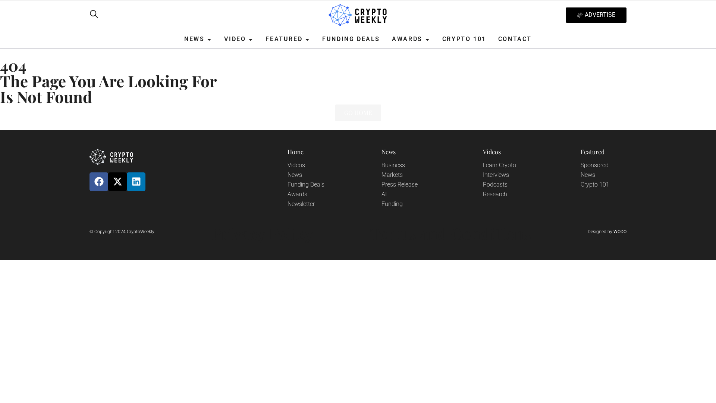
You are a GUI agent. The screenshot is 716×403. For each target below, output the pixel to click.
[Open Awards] (427, 39)
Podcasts (495, 184)
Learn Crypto (499, 165)
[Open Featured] (307, 39)
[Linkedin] (136, 181)
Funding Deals (306, 184)
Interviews (496, 174)
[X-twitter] (117, 181)
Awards (297, 194)
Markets (392, 174)
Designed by (607, 231)
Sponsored (595, 165)
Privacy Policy (262, 233)
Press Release (399, 184)
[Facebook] (99, 181)
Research (495, 194)
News (295, 174)
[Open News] (209, 39)
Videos (296, 165)
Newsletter (301, 203)
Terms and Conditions (450, 233)
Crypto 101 (595, 184)
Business (393, 165)
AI (384, 194)
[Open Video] (251, 39)
